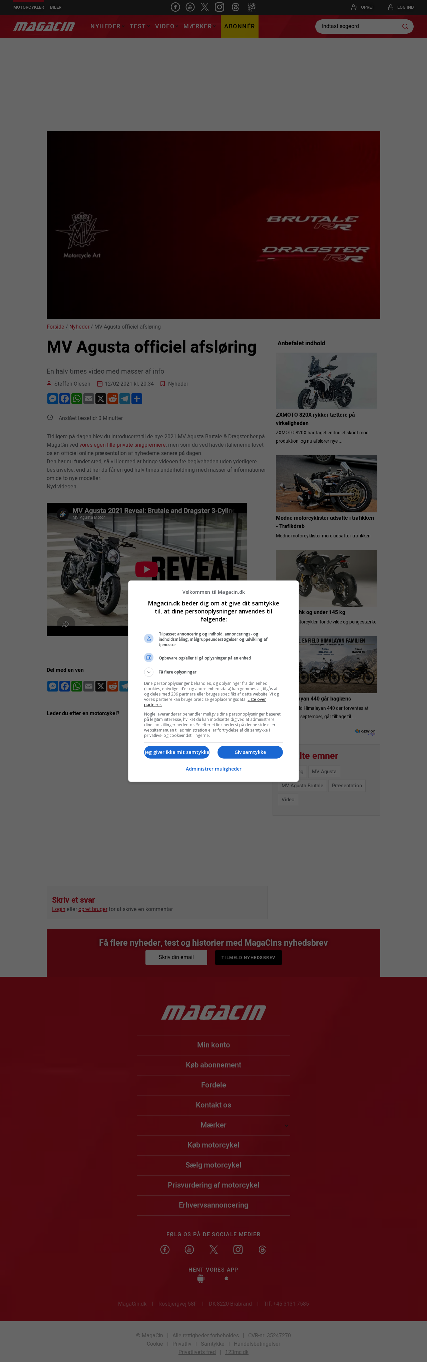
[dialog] (213, 681)
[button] (213, 672)
